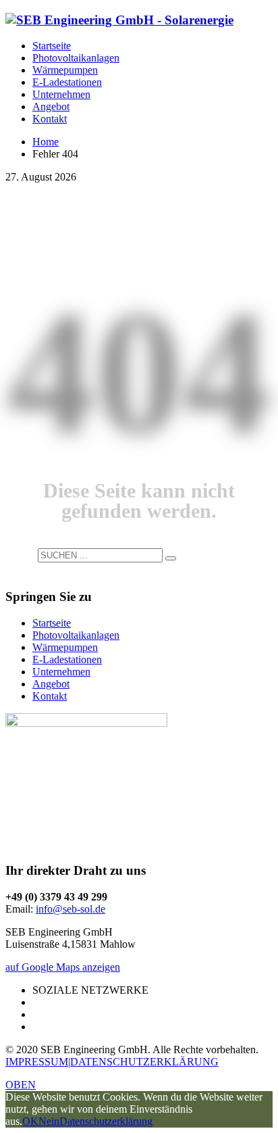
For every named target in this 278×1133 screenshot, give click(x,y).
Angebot (51, 684)
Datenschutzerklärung (105, 1121)
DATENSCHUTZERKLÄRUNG (144, 1061)
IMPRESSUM (36, 1061)
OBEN (20, 1084)
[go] (170, 558)
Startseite (51, 623)
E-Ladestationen (67, 659)
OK (30, 1121)
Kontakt (49, 696)
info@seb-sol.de (70, 909)
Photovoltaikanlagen (75, 635)
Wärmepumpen (65, 647)
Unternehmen (61, 671)
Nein (48, 1121)
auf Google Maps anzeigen (62, 967)
